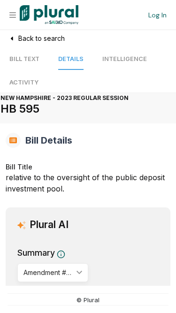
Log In (157, 15)
